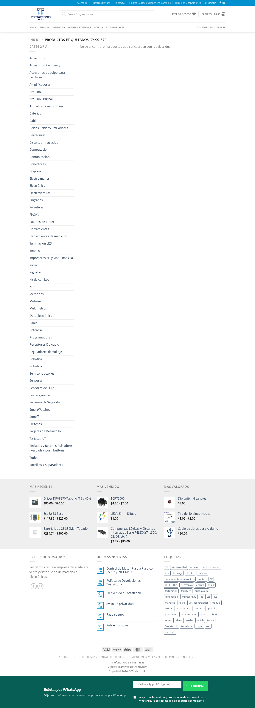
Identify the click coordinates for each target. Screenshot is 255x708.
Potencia (35, 330)
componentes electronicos (180, 579)
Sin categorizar (40, 395)
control (202, 579)
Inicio (33, 27)
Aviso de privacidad (120, 604)
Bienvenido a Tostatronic (124, 593)
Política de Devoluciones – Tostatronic (124, 582)
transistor (186, 626)
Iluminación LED (40, 243)
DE (211, 579)
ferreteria (186, 591)
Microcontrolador (198, 602)
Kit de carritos (39, 279)
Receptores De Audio (44, 344)
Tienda (44, 27)
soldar (189, 620)
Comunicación (39, 157)
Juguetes (35, 272)
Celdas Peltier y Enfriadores (48, 128)
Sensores (36, 381)
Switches (35, 424)
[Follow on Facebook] (220, 2)
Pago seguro (115, 614)
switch (200, 620)
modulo (216, 602)
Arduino (35, 92)
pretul (211, 608)
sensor (168, 620)
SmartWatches (39, 410)
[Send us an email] (224, 2)
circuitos (202, 573)
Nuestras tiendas (100, 2)
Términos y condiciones (188, 2)
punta (203, 614)
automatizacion (211, 567)
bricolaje (177, 573)
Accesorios (37, 58)
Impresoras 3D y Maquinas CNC (51, 258)
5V (166, 567)
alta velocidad (179, 567)
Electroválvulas (40, 193)
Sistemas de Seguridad (45, 402)
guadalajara (201, 591)
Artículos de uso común (46, 106)
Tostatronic (171, 626)
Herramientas (39, 229)
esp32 (211, 585)
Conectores (37, 164)
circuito (190, 573)
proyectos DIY (188, 614)
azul (167, 573)
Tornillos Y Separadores (46, 465)
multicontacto (183, 608)
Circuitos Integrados (43, 142)
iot (201, 596)
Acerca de (82, 2)
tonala (210, 620)
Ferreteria (36, 207)
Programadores (40, 337)
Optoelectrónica (40, 316)
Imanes (34, 251)
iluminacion (171, 596)
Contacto (119, 2)
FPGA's (34, 215)
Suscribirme (195, 686)
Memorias (36, 294)
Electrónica (37, 186)
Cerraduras (37, 135)
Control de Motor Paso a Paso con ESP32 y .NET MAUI (130, 570)
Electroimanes (39, 178)
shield (179, 620)
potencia (200, 608)
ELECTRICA (171, 585)
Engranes (36, 200)
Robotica (35, 366)
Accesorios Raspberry (44, 65)
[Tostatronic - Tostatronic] (41, 14)
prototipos (171, 614)
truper (199, 626)
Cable (33, 121)
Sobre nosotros (117, 625)
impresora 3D (188, 596)
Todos (33, 458)
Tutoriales (117, 27)
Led (208, 596)
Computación (39, 149)
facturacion (171, 591)
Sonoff (34, 417)
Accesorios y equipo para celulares (47, 75)
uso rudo (170, 632)
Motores (35, 301)
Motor (168, 608)
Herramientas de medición (48, 236)
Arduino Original (41, 99)
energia (200, 585)
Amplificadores (40, 85)
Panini (33, 323)
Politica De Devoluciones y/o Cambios (150, 2)
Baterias (35, 113)
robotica (214, 614)
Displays (35, 171)
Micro (182, 602)
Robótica (35, 359)
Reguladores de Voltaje (45, 352)
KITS (32, 287)
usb (208, 626)
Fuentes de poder (41, 222)
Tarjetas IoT (37, 438)
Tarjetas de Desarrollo (45, 431)
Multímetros (38, 308)
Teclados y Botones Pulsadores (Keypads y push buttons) (51, 448)
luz (215, 596)
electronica (187, 585)
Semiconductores (41, 373)
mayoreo (170, 602)
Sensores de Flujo (41, 388)
